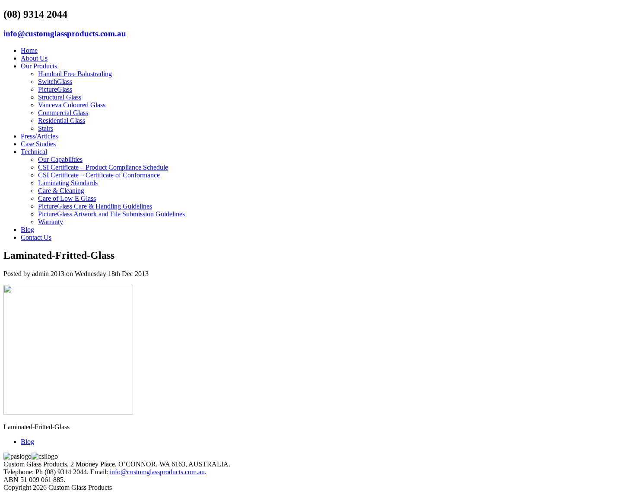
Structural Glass (59, 97)
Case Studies (38, 144)
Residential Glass (61, 120)
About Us (34, 58)
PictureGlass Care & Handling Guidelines (95, 206)
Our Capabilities (60, 159)
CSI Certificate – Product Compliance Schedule (103, 167)
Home (29, 50)
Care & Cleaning (61, 190)
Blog (27, 229)
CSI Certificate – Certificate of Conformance (99, 175)
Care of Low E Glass (67, 198)
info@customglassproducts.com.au (64, 33)
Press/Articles (39, 136)
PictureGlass (55, 89)
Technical (34, 151)
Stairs (45, 128)
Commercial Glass (63, 112)
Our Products (39, 66)
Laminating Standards (68, 182)
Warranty (50, 221)
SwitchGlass (55, 81)
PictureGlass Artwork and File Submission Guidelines (111, 214)
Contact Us (36, 237)
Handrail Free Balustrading (75, 73)
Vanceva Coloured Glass (71, 105)
